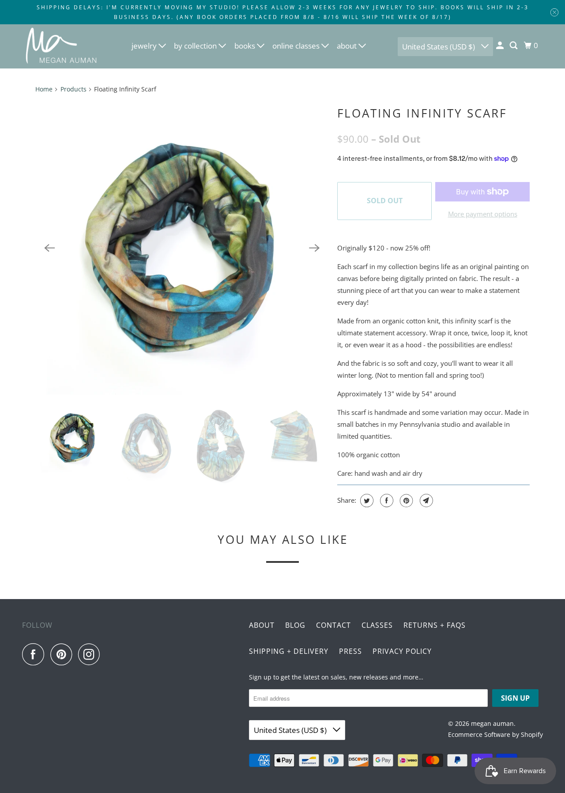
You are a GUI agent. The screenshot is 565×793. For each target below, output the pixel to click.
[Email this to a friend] (425, 500)
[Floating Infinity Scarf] (181, 248)
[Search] (514, 45)
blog (295, 625)
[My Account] (500, 45)
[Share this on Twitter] (365, 500)
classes (377, 625)
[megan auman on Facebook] (35, 654)
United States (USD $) (439, 47)
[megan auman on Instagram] (91, 654)
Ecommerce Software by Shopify (495, 734)
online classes (296, 46)
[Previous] (49, 248)
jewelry (145, 46)
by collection (196, 46)
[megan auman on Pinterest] (63, 654)
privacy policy (402, 651)
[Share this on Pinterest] (405, 500)
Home (44, 89)
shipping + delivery (288, 651)
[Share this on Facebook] (385, 500)
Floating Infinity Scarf (422, 113)
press (350, 651)
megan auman (492, 723)
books (245, 46)
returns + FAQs (434, 625)
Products (73, 89)
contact (333, 625)
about (347, 46)
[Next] (314, 248)
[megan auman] (62, 46)
